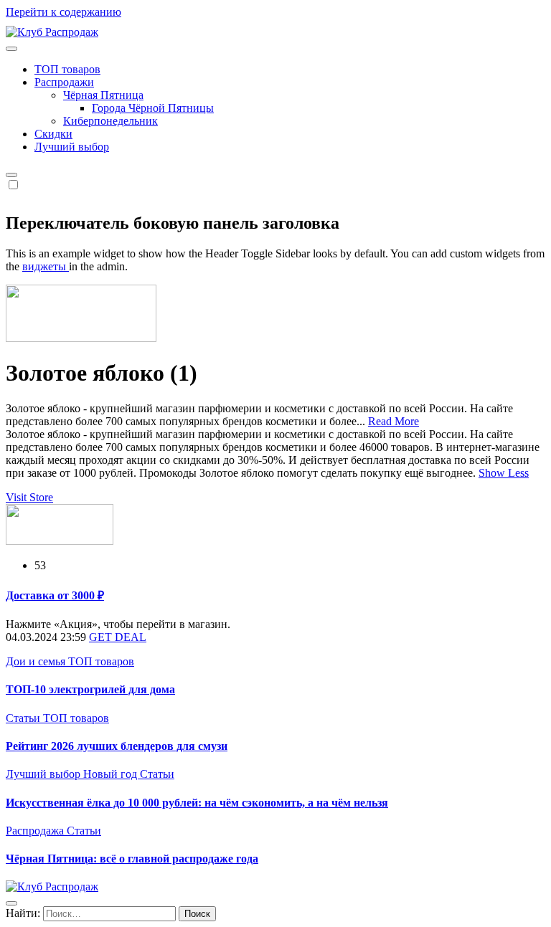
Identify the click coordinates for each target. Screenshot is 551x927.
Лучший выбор (71, 147)
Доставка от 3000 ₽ (55, 595)
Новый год (111, 774)
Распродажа (36, 830)
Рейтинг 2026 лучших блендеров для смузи (116, 746)
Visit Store (29, 497)
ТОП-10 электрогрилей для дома (90, 689)
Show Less (504, 473)
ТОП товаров (67, 69)
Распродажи (64, 82)
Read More (393, 421)
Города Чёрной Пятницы (153, 108)
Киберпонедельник (110, 121)
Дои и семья (37, 661)
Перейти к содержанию (63, 12)
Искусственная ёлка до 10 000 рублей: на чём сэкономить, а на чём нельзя (197, 803)
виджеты (45, 266)
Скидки (53, 134)
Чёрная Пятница (103, 95)
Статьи (24, 718)
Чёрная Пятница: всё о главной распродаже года (132, 858)
